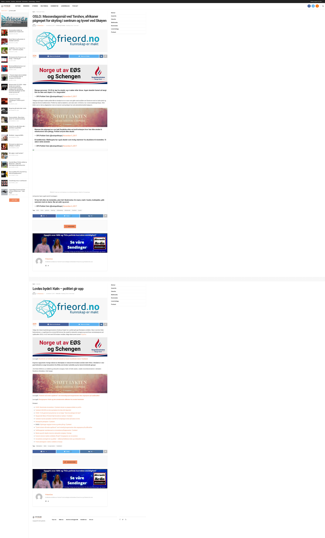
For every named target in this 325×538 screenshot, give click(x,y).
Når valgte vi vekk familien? (16, 153)
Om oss (91, 519)
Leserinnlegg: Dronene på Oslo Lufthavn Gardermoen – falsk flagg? (17, 191)
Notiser (3, 1)
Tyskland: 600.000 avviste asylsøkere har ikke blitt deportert (53, 410)
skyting (53, 210)
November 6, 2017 (70, 206)
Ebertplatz (39, 446)
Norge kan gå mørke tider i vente (17, 108)
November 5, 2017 (70, 96)
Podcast (38, 1)
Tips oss (54, 519)
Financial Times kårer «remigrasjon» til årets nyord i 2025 (17, 100)
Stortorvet (67, 210)
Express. (83, 334)
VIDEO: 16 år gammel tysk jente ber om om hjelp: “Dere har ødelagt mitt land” (58, 413)
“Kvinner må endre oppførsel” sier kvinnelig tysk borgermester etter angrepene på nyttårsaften (69, 395)
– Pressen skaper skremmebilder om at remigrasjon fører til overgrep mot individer (18, 76)
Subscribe (71, 226)
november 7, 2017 (50, 293)
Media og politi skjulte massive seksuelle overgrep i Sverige (53, 433)
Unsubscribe (71, 462)
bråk (37, 210)
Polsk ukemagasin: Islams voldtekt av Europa (48, 442)
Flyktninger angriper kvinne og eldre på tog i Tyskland (55, 424)
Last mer (14, 200)
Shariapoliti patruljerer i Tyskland (45, 421)
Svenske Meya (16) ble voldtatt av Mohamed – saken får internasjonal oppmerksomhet (18, 163)
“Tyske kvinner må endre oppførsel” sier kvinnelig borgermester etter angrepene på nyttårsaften (63, 427)
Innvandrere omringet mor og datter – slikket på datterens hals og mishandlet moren (60, 439)
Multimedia (18, 1)
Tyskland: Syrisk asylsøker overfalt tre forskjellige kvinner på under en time (57, 419)
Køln (45, 446)
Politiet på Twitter (40, 11)
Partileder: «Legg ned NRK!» (16, 135)
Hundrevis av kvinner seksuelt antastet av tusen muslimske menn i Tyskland (63, 359)
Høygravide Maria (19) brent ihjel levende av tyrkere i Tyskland (53, 416)
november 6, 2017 (50, 25)
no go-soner (51, 446)
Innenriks (8, 1)
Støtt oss (61, 519)
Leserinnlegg (32, 1)
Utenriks (13, 1)
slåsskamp (60, 210)
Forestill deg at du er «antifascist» (18, 180)
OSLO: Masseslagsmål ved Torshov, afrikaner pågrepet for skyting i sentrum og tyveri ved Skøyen (14, 21)
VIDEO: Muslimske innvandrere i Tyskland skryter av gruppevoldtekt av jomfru (58, 407)
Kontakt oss (83, 519)
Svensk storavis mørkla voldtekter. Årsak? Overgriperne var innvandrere (56, 436)
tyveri (79, 210)
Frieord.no (40, 25)
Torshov (74, 210)
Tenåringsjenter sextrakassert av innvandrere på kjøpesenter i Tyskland (56, 430)
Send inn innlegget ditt (72, 519)
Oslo (42, 210)
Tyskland (59, 446)
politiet (47, 210)
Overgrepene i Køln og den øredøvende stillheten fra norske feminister (61, 399)
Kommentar (25, 1)
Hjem (34, 11)
